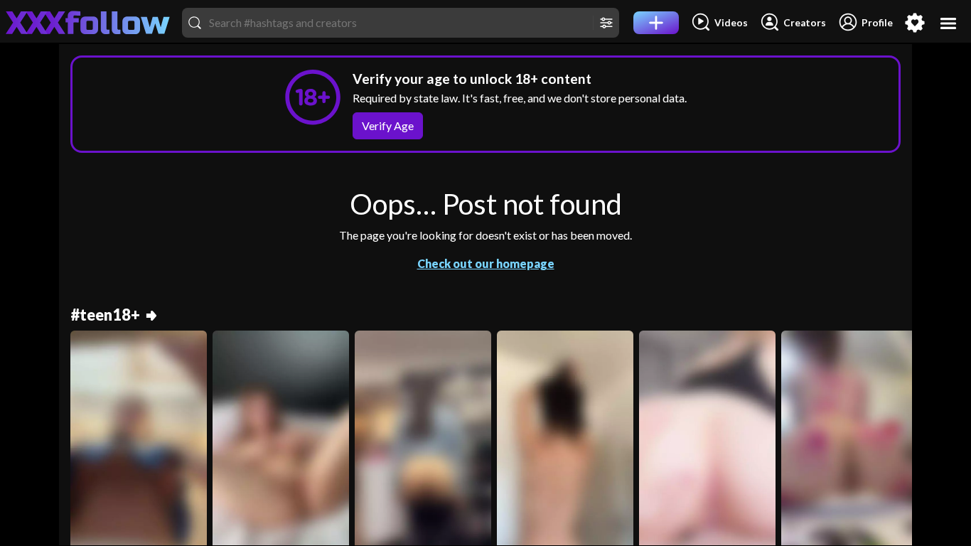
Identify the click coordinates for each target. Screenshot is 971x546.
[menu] (948, 23)
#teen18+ (105, 315)
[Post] (656, 22)
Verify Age (388, 125)
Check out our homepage (485, 263)
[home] (88, 22)
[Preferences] (915, 22)
